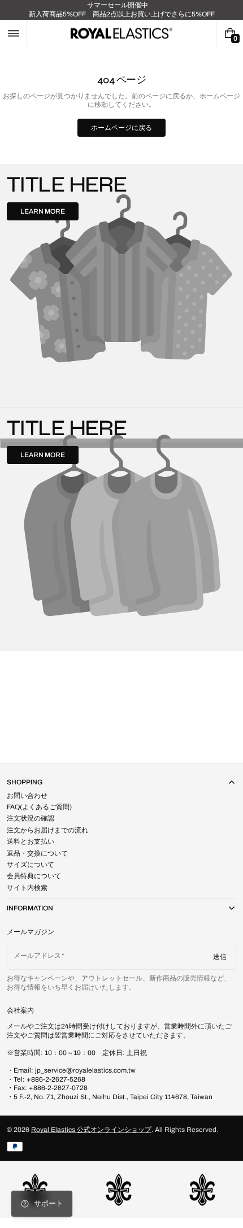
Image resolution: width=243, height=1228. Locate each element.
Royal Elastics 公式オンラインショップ (91, 1130)
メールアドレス (37, 956)
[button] (13, 33)
